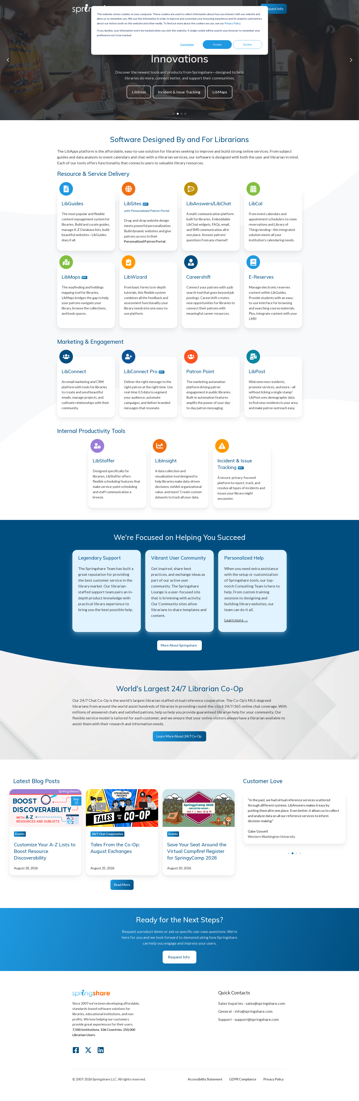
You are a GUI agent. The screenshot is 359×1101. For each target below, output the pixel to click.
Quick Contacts (234, 992)
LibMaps (219, 92)
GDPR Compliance (242, 1079)
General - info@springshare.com (245, 1011)
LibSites (139, 92)
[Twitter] (88, 1050)
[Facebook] (75, 1050)
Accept (217, 44)
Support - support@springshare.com (248, 1019)
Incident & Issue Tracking (179, 92)
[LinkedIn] (100, 1050)
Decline (247, 44)
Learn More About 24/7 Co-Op (178, 736)
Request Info (273, 9)
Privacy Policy (232, 23)
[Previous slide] (8, 60)
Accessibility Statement (205, 1079)
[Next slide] (351, 60)
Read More (122, 885)
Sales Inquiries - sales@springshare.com (251, 1003)
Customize (187, 44)
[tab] (174, 114)
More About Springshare (179, 645)
